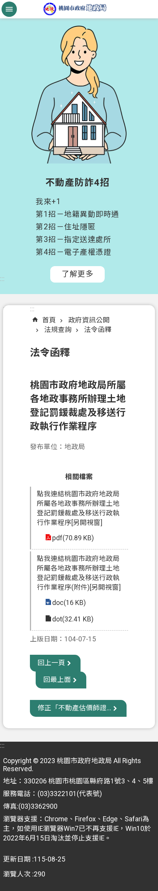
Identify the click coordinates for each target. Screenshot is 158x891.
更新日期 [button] (17, 859)
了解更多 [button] (77, 274)
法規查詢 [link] (58, 330)
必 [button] (9, 9)
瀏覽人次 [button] (17, 874)
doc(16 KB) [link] (69, 603)
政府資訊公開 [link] (89, 320)
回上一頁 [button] (51, 663)
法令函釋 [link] (98, 330)
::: (2, 279)
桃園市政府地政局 (79, 9)
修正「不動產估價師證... (74, 708)
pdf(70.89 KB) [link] (73, 538)
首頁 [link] (49, 320)
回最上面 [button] (57, 679)
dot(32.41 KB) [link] (73, 619)
